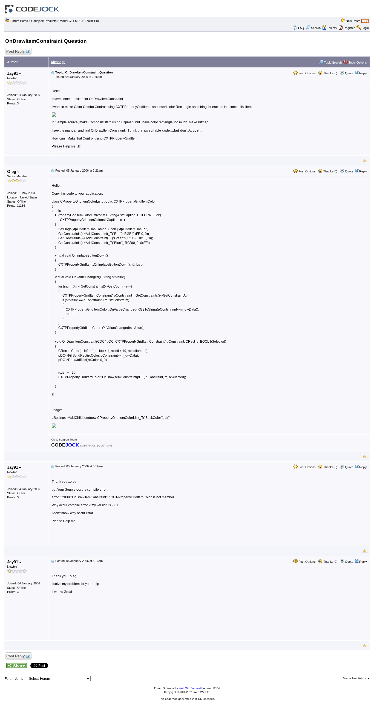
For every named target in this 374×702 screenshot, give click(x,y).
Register (349, 28)
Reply (363, 73)
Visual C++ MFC (71, 20)
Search (316, 28)
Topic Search (332, 62)
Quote (349, 73)
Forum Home (19, 20)
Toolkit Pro (92, 20)
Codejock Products (44, 20)
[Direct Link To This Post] (52, 72)
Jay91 (13, 73)
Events (332, 28)
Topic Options (357, 62)
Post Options (307, 73)
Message (58, 62)
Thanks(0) (330, 73)
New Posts (353, 20)
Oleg (12, 171)
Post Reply (15, 51)
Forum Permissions (355, 678)
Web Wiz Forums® (190, 688)
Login (365, 28)
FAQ (301, 28)
